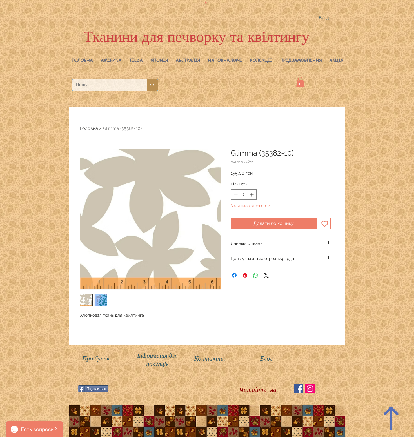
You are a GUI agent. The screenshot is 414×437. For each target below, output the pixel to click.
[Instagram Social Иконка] (310, 388)
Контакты (209, 358)
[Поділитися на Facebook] (234, 275)
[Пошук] (152, 85)
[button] (111, 60)
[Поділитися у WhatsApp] (255, 275)
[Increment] (252, 194)
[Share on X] (266, 275)
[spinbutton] (244, 194)
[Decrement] (235, 194)
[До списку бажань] (325, 223)
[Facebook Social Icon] (298, 388)
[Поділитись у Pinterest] (245, 275)
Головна (89, 128)
